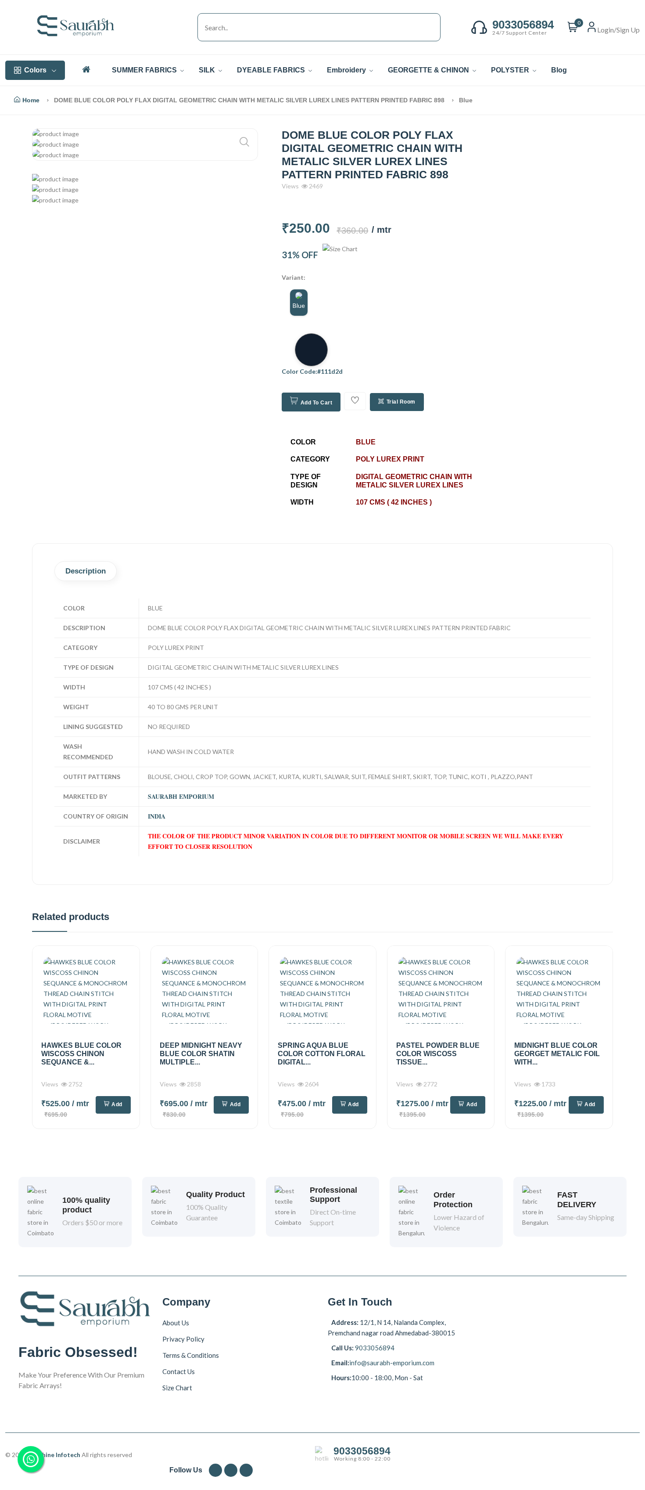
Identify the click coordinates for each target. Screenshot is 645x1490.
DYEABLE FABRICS (272, 70)
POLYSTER (511, 70)
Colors (35, 70)
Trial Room (401, 402)
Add (116, 1104)
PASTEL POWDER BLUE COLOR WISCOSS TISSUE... (438, 1054)
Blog (559, 70)
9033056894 (374, 1348)
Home (30, 100)
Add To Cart (317, 403)
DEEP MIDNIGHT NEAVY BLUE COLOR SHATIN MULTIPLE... (201, 1054)
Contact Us (178, 1371)
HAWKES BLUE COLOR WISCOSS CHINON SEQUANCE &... (81, 1054)
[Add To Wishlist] (355, 401)
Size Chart (177, 1387)
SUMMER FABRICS (145, 70)
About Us (175, 1322)
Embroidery (347, 70)
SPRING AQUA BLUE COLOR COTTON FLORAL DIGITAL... (322, 1054)
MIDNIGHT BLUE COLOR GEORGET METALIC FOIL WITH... (557, 1054)
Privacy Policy (183, 1338)
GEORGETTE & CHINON (429, 70)
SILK (208, 70)
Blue (299, 305)
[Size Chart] (340, 255)
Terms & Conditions (190, 1355)
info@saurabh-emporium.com (391, 1363)
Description (85, 571)
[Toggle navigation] (188, 27)
